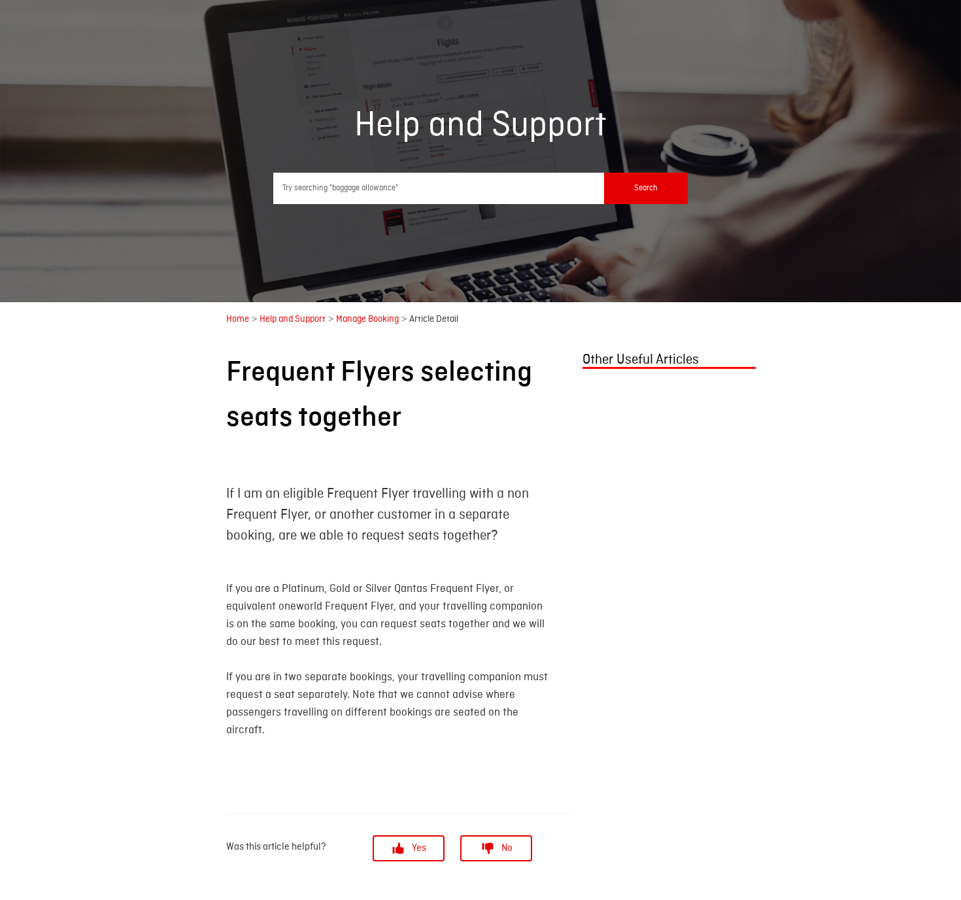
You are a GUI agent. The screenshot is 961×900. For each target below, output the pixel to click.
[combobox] (480, 188)
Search (646, 188)
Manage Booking (367, 318)
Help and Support (293, 318)
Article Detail (433, 318)
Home (237, 318)
